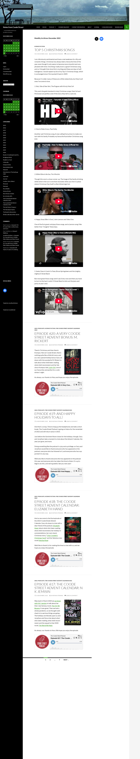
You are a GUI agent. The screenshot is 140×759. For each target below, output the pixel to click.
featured (5, 169)
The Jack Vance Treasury (9, 207)
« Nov (5, 56)
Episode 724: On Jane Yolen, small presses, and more (11, 226)
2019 (4, 135)
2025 (4, 150)
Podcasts (41, 328)
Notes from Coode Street (13, 27)
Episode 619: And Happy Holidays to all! (54, 415)
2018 (4, 133)
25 (4, 53)
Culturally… (6, 162)
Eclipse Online (7, 164)
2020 (4, 137)
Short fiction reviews (8, 193)
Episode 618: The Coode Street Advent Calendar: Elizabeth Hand (56, 505)
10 (18, 45)
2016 (4, 128)
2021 (4, 140)
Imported (5, 176)
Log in (4, 66)
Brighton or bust (7, 160)
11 (4, 48)
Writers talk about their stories (11, 214)
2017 (4, 130)
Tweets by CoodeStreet (9, 310)
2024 (4, 147)
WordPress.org (7, 74)
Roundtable (6, 188)
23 (16, 50)
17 (18, 48)
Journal (96, 27)
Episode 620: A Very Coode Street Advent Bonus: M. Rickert (57, 337)
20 (9, 50)
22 (13, 50)
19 (6, 50)
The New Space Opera (9, 209)
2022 (35, 328)
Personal (5, 184)
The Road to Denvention (9, 212)
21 (11, 50)
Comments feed (7, 71)
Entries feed (6, 69)
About (89, 27)
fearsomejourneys (8, 167)
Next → (66, 660)
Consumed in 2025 (107, 27)
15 (13, 48)
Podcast (51, 27)
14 (11, 48)
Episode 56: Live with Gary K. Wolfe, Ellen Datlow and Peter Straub (11, 237)
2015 (4, 125)
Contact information (78, 27)
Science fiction (39, 46)
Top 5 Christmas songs (54, 50)
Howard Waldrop (63, 27)
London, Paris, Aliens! (9, 181)
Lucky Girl (52, 367)
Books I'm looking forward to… (11, 155)
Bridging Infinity (7, 157)
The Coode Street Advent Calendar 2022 (58, 410)
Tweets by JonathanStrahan (10, 303)
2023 (4, 145)
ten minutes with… (8, 196)
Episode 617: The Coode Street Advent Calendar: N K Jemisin (58, 588)
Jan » (18, 56)
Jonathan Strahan (57, 54)
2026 (4, 152)
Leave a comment (71, 54)
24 (18, 50)
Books (44, 27)
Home (38, 27)
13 (9, 48)
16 (16, 48)
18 (4, 50)
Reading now (119, 27)
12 (6, 48)
